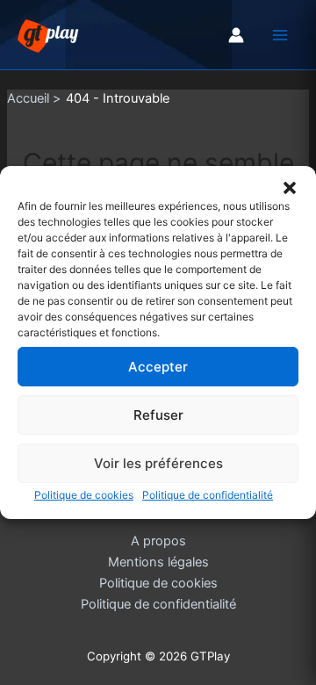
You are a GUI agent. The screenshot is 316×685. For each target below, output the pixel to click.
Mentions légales (158, 562)
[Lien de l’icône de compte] (236, 35)
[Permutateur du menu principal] (280, 35)
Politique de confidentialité (207, 494)
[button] (289, 188)
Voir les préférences (158, 462)
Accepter (158, 365)
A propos (158, 541)
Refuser (158, 414)
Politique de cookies (83, 494)
